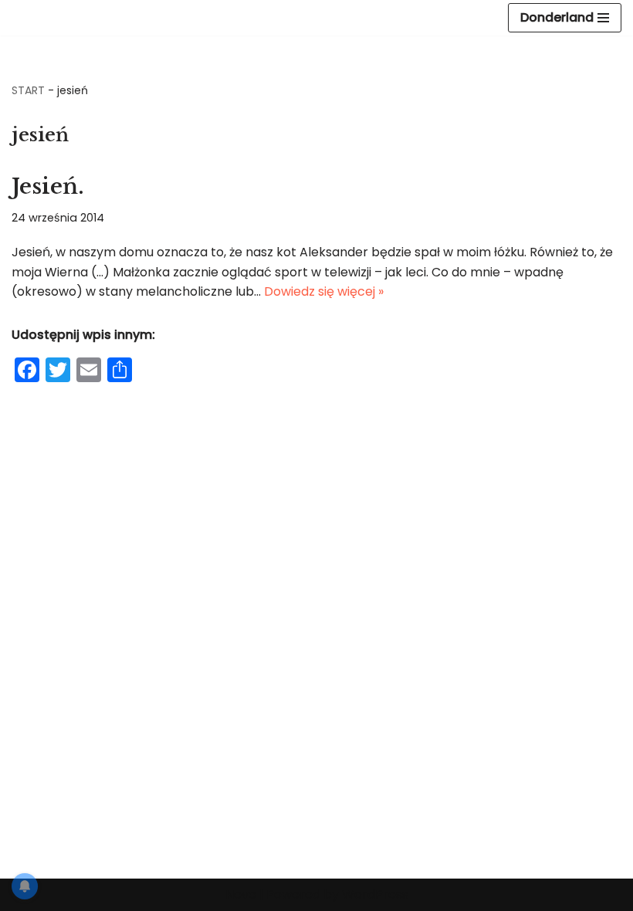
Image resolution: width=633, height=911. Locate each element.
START (28, 90)
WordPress (375, 894)
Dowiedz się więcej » (324, 291)
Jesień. (48, 186)
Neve (240, 894)
